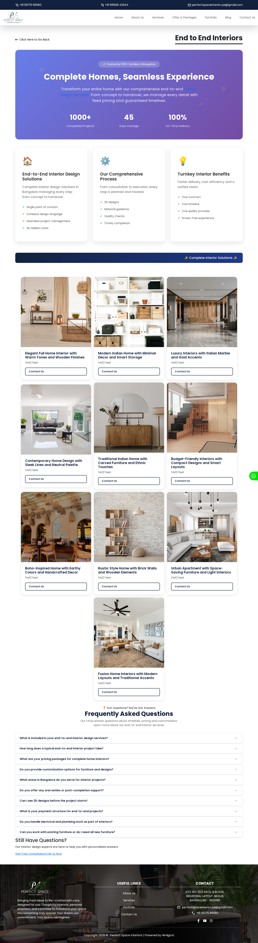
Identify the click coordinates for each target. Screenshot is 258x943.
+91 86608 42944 (116, 5)
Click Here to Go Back (34, 40)
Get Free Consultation (30, 854)
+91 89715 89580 (30, 5)
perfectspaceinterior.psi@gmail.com (217, 5)
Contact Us (247, 17)
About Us (137, 17)
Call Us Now (54, 854)
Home (119, 17)
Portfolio (211, 17)
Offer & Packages (184, 17)
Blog (228, 17)
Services (158, 17)
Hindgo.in (167, 935)
